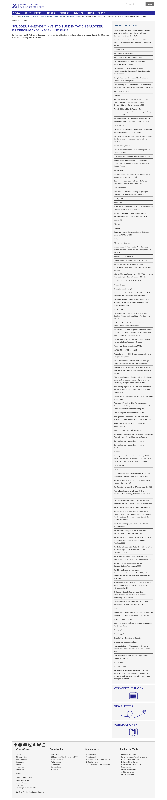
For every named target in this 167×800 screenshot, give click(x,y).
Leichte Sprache (22, 783)
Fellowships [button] (78, 13)
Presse (18, 764)
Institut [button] (27, 13)
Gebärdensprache (22, 780)
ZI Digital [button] (90, 13)
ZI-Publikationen (92, 762)
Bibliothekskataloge (128, 754)
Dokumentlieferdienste (129, 762)
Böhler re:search (57, 759)
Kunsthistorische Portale (130, 759)
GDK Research (56, 764)
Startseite (25, 16)
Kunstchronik (91, 754)
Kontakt (18, 754)
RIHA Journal (91, 757)
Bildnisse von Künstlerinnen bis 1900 (64, 757)
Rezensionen (126, 767)
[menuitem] (17, 13)
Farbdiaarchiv (56, 762)
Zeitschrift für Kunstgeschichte (98, 759)
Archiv (18, 774)
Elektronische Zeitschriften (131, 764)
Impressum (20, 767)
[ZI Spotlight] (15, 746)
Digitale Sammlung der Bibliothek (98, 764)
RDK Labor (54, 769)
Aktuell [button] (16, 13)
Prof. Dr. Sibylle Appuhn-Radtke (52, 16)
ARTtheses (55, 754)
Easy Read (19, 785)
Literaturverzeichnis (73, 16)
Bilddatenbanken (127, 774)
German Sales (56, 767)
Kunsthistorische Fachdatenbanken (134, 757)
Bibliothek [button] (51, 13)
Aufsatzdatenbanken (129, 769)
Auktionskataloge (127, 772)
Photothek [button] (64, 13)
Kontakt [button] (101, 13)
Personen (35, 16)
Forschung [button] (39, 13)
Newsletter (20, 762)
